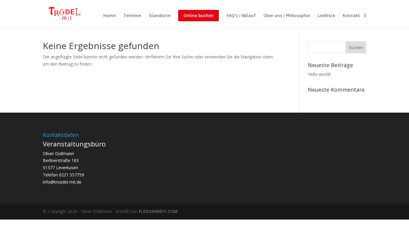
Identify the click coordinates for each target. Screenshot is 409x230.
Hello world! (319, 74)
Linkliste (326, 15)
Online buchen (198, 15)
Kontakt (351, 15)
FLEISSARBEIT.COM (158, 211)
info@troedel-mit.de (62, 182)
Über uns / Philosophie (286, 15)
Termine (132, 15)
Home (109, 15)
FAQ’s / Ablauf (241, 15)
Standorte (159, 15)
